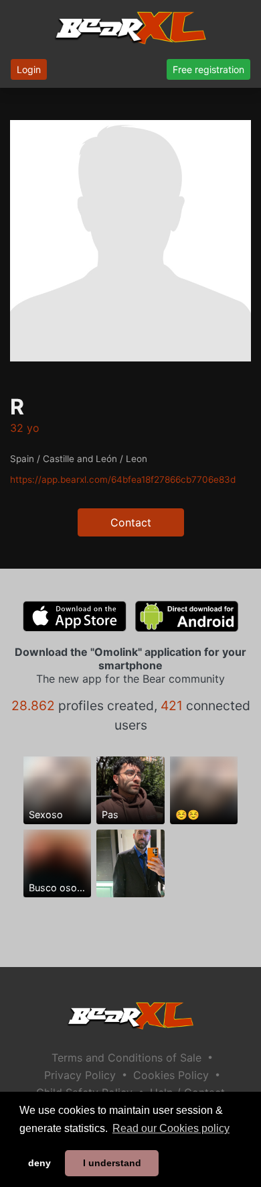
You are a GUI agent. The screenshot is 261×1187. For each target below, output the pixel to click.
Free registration (208, 69)
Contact (130, 522)
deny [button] (39, 1162)
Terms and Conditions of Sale (126, 1057)
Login (29, 69)
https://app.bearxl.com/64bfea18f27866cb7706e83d (123, 479)
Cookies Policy (171, 1075)
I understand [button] (112, 1162)
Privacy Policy (80, 1075)
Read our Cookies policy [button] (171, 1128)
